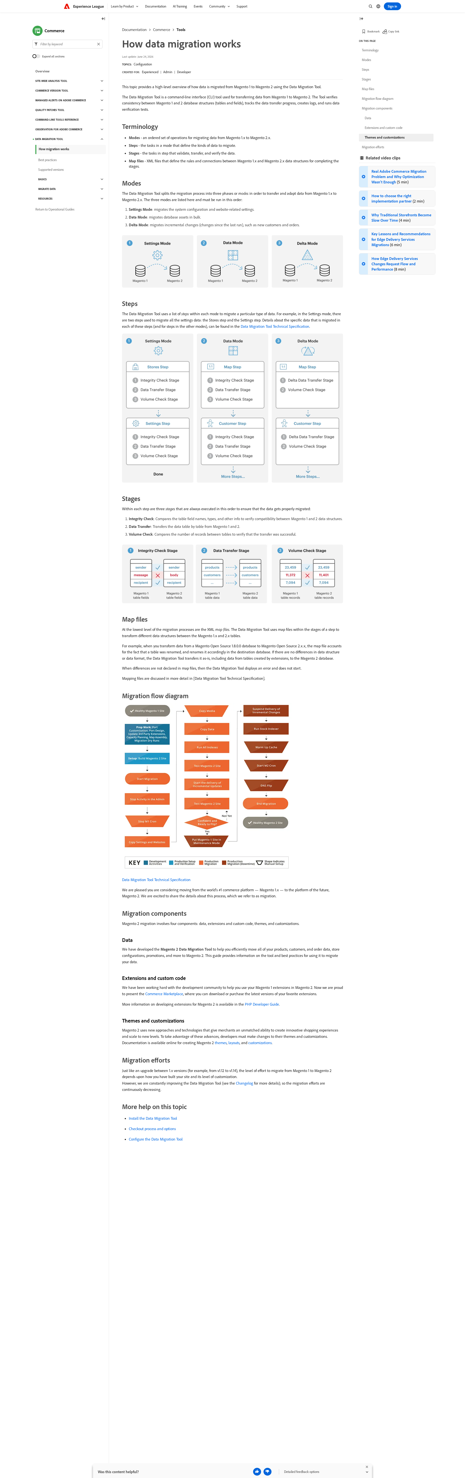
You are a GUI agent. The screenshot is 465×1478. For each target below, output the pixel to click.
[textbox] (67, 44)
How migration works (54, 149)
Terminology (370, 50)
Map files (368, 89)
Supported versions (51, 169)
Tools (181, 29)
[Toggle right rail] (361, 19)
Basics (42, 179)
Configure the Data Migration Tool (156, 1139)
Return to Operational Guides (54, 209)
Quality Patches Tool (49, 110)
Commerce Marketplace (164, 993)
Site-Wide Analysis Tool (51, 81)
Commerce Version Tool (51, 90)
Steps (365, 69)
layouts (234, 1042)
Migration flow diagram (378, 98)
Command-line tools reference (57, 119)
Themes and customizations (385, 137)
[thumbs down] (267, 1472)
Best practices (47, 160)
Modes (366, 60)
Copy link (393, 31)
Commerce (161, 29)
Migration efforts (373, 147)
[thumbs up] (257, 1472)
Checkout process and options (152, 1128)
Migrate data (47, 189)
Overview (42, 71)
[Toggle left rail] (103, 19)
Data (368, 118)
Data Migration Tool (49, 139)
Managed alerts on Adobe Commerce (60, 100)
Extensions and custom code (384, 127)
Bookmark (373, 31)
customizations (260, 1042)
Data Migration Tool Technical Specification (275, 326)
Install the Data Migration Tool (153, 1118)
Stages (366, 79)
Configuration (143, 64)
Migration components (377, 108)
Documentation (134, 29)
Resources (45, 198)
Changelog (244, 1083)
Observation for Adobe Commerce (58, 129)
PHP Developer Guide (262, 1004)
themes (221, 1042)
